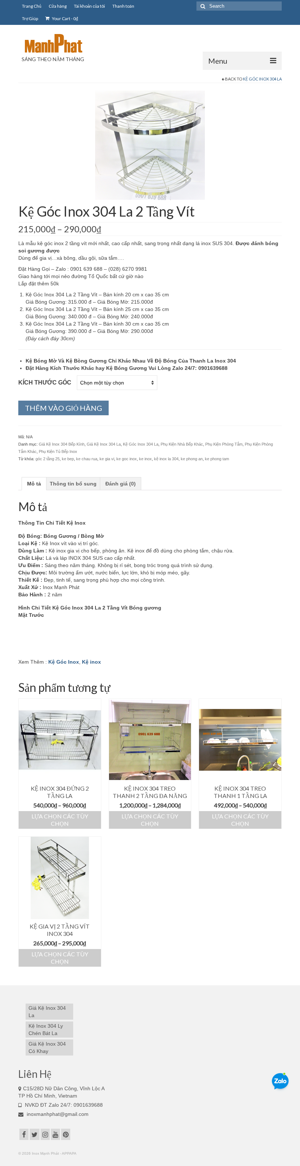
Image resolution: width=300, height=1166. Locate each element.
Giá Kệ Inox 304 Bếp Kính (62, 444)
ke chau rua (86, 459)
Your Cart (64, 18)
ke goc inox (126, 459)
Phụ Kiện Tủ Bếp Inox (58, 451)
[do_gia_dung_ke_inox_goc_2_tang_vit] (150, 145)
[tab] (34, 483)
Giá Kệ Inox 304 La (104, 444)
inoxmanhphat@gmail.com (57, 1114)
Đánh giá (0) (120, 484)
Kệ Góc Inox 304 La (262, 78)
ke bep (68, 459)
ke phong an (192, 459)
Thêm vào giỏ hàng (63, 408)
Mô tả (34, 484)
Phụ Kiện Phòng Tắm (224, 444)
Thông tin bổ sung (73, 484)
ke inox (145, 459)
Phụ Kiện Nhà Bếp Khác (182, 444)
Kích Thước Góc (44, 382)
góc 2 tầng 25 (47, 459)
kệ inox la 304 (166, 459)
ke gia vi (107, 459)
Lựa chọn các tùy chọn (59, 820)
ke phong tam (217, 459)
